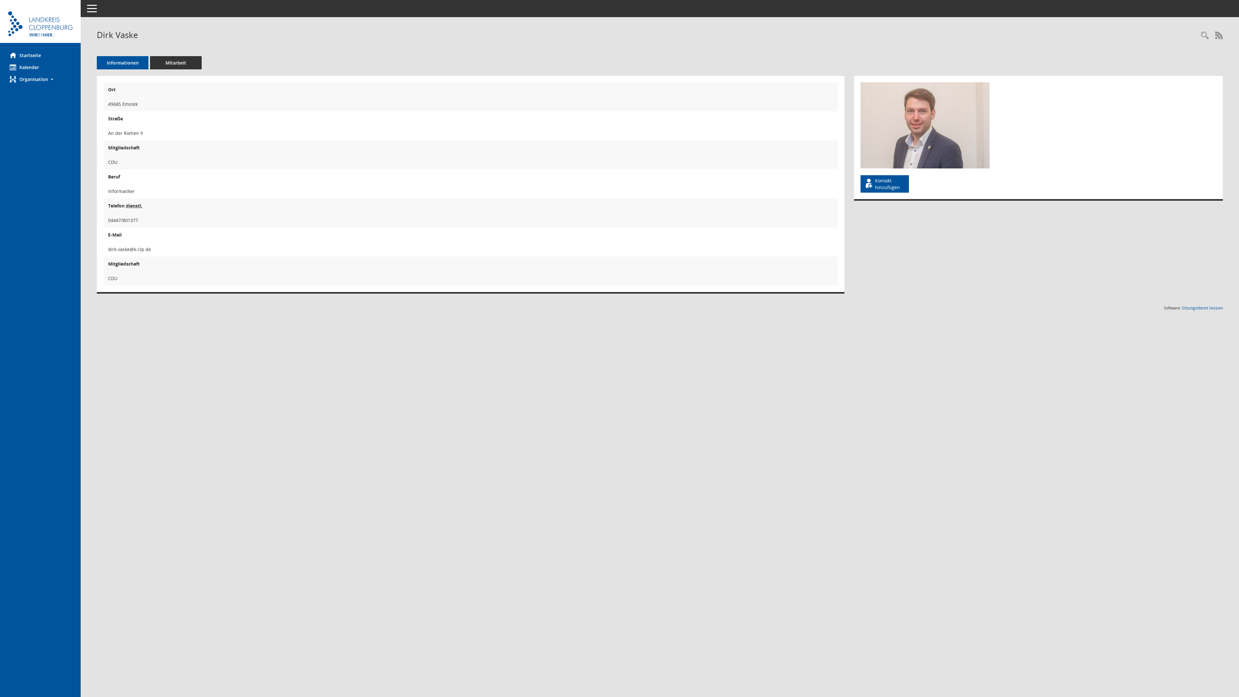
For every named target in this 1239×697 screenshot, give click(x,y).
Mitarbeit (176, 63)
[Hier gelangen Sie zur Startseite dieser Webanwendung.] (40, 23)
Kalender (29, 67)
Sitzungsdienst (1202, 308)
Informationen (123, 63)
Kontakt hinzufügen (887, 183)
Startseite (30, 55)
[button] (40, 79)
